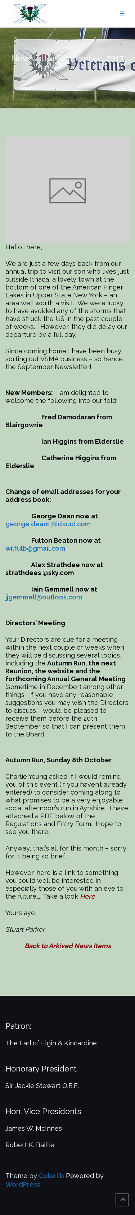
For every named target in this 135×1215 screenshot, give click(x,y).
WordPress (22, 1184)
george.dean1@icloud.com (48, 524)
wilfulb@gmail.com (35, 548)
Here (89, 896)
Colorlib (51, 1175)
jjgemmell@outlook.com (43, 597)
